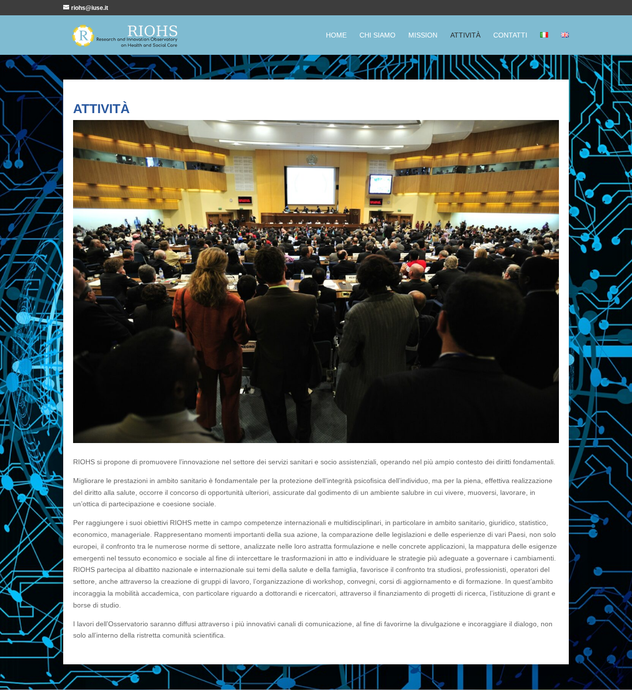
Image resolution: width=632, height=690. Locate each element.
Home (336, 35)
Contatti (510, 35)
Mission (422, 35)
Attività (465, 35)
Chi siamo (377, 35)
